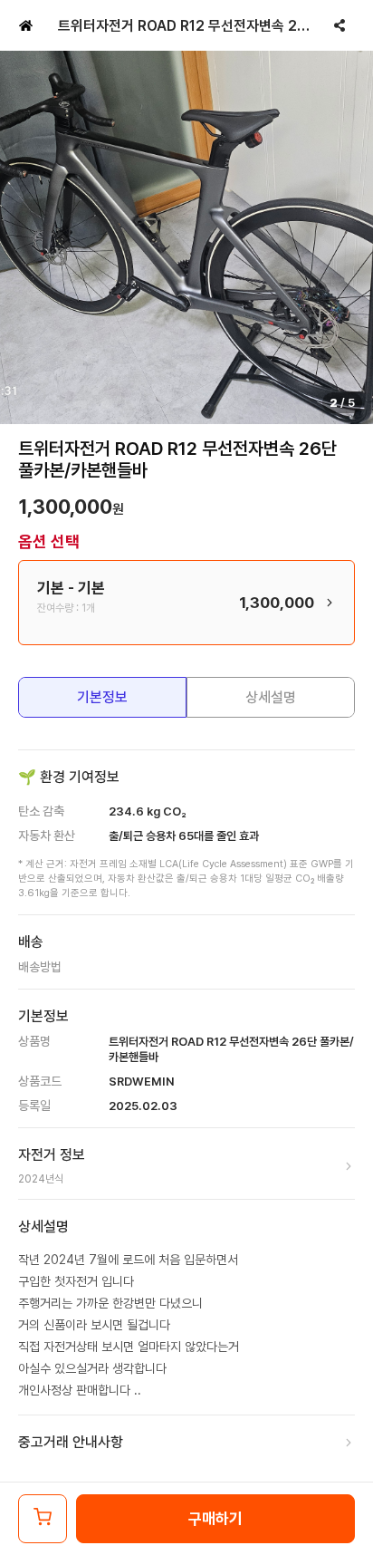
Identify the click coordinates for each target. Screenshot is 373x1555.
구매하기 (215, 1519)
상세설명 (270, 697)
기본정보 (102, 697)
